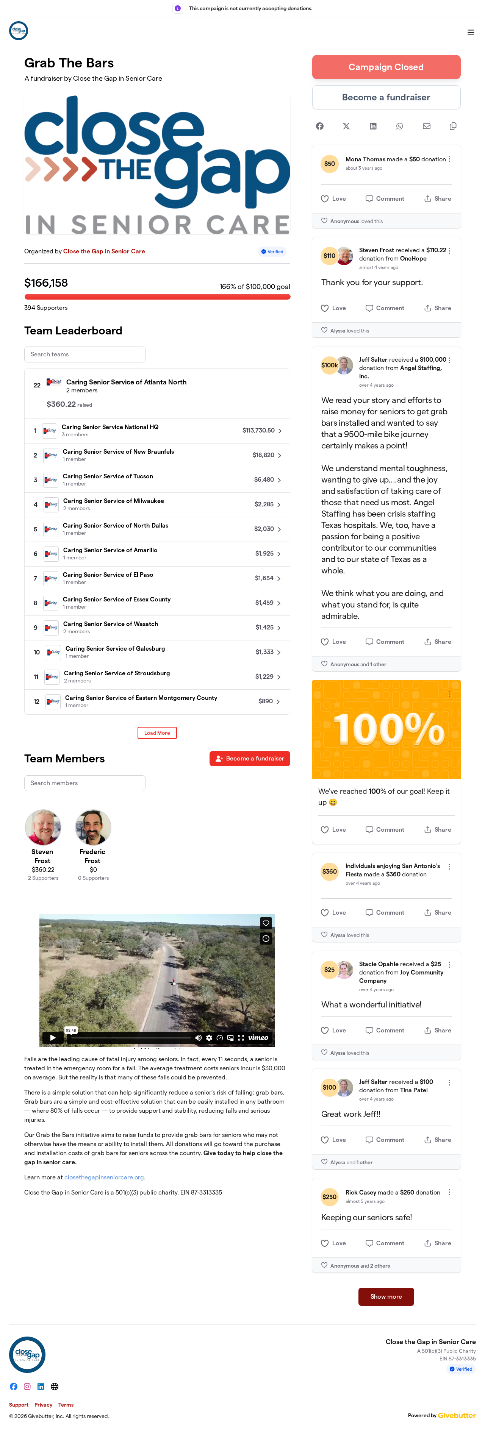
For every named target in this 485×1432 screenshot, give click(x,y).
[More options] (449, 159)
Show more (386, 1296)
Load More (157, 733)
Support (18, 1405)
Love (339, 198)
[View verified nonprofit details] (272, 251)
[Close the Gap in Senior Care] (18, 30)
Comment (390, 198)
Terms (66, 1405)
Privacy (43, 1405)
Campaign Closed (386, 67)
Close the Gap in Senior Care (104, 251)
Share (443, 198)
